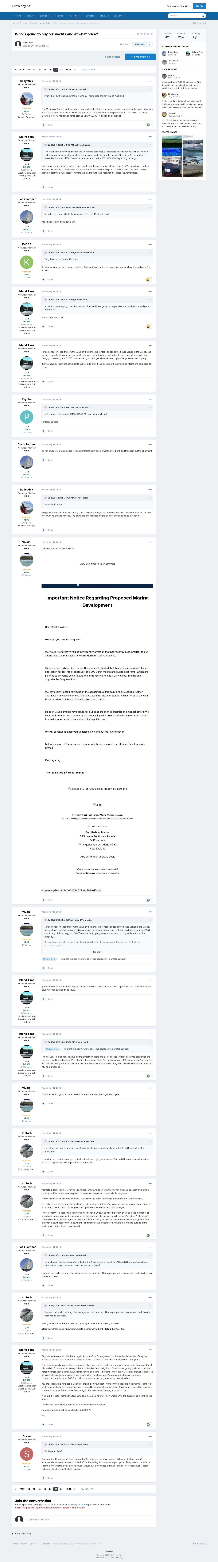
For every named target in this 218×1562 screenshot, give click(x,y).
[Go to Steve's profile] (26, 1454)
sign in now (79, 1504)
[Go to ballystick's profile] (26, 98)
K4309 (26, 244)
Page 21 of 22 (87, 70)
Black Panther (27, 199)
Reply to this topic (140, 56)
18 (39, 70)
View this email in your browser (97, 563)
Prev (22, 70)
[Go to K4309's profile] (26, 262)
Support (118, 16)
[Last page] (75, 70)
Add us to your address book (97, 856)
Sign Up (199, 6)
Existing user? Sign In (178, 6)
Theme (108, 1551)
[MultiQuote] (43, 125)
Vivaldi (26, 542)
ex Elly (79, 89)
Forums (18, 16)
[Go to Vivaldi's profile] (26, 559)
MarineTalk (44, 45)
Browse (44, 16)
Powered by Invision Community (109, 1557)
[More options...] (150, 81)
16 (29, 70)
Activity (30, 16)
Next (68, 70)
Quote (51, 125)
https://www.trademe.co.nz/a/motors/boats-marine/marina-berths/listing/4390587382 (83, 1329)
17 (34, 70)
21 (56, 70)
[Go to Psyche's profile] (26, 417)
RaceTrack (59, 16)
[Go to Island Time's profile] (26, 154)
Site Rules (104, 16)
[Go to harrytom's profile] (164, 62)
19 (45, 70)
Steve (27, 1436)
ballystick (26, 81)
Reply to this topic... (40, 1519)
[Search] (203, 15)
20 (50, 70)
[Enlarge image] (97, 804)
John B (172, 113)
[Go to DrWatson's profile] (164, 95)
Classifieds (74, 16)
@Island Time (49, 959)
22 (61, 70)
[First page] (16, 70)
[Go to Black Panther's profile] (26, 217)
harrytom (173, 60)
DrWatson (173, 94)
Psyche (27, 399)
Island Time (26, 136)
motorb (27, 1133)
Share (125, 44)
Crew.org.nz (21, 6)
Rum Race (89, 16)
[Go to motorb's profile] (26, 1151)
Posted (51, 81)
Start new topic (112, 56)
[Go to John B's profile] (164, 114)
